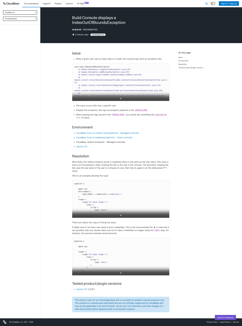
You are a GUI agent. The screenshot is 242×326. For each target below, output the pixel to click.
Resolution (182, 64)
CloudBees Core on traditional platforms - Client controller (104, 137)
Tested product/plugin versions (190, 68)
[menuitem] (31, 3)
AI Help (82, 3)
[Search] (206, 3)
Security (236, 322)
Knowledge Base (11, 19)
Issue (180, 57)
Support (47, 3)
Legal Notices (225, 322)
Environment (183, 61)
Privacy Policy (212, 322)
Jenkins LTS (81, 146)
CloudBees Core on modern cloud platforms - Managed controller (107, 133)
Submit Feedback (225, 317)
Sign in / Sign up (229, 3)
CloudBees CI (9, 12)
